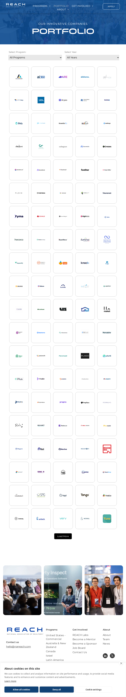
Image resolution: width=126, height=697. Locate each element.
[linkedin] (105, 656)
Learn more (10, 681)
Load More (63, 536)
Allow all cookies (21, 689)
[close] (121, 663)
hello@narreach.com (18, 646)
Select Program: (17, 52)
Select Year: (71, 52)
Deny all (57, 689)
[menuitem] (41, 6)
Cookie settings (93, 689)
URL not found (41, 248)
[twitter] (112, 656)
